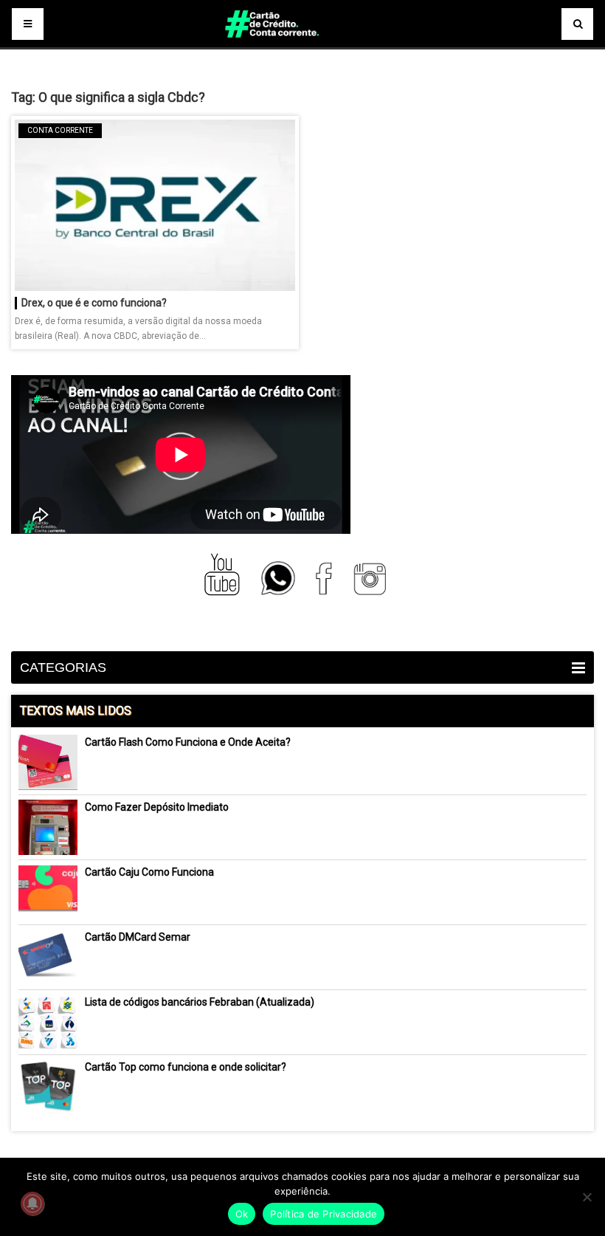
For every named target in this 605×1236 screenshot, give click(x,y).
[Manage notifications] (32, 1203)
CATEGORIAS (63, 667)
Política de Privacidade (323, 1214)
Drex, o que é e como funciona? (94, 303)
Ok (242, 1214)
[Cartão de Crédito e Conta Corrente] (302, 44)
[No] (586, 1196)
